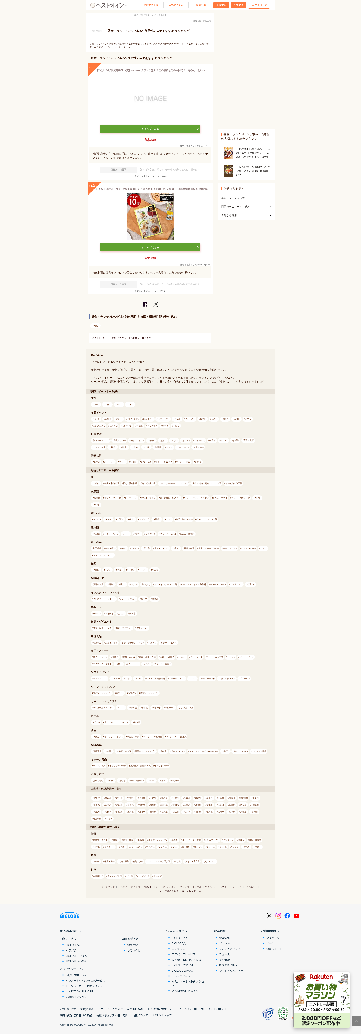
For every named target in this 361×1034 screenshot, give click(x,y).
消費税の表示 (88, 1009)
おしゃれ (223, 847)
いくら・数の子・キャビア (196, 498)
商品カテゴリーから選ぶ (235, 206)
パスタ (155, 570)
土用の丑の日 (99, 426)
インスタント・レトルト (104, 599)
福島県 (164, 798)
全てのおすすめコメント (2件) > (150, 291)
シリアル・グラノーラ (103, 555)
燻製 (176, 548)
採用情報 (224, 960)
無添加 (174, 840)
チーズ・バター (230, 548)
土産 (136, 447)
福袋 (113, 447)
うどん (108, 570)
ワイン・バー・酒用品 (176, 737)
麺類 (97, 570)
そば (119, 570)
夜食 (152, 440)
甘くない (150, 847)
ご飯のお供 (199, 440)
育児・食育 (248, 440)
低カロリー (109, 847)
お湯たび (147, 887)
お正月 (97, 419)
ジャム (263, 548)
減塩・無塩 (128, 840)
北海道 (97, 798)
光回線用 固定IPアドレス (186, 960)
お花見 (177, 419)
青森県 (108, 798)
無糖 (115, 840)
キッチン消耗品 (162, 766)
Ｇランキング (108, 887)
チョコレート (196, 657)
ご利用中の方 (270, 930)
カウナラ (224, 887)
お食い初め (146, 462)
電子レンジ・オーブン (145, 751)
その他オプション (76, 997)
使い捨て (157, 876)
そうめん (131, 570)
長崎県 (221, 812)
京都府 (209, 805)
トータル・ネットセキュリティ (84, 986)
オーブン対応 (143, 876)
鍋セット (97, 613)
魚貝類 (97, 498)
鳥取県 (97, 812)
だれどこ (122, 887)
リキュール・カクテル (103, 707)
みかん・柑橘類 (187, 534)
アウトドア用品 (259, 751)
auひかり (71, 950)
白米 (109, 519)
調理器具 (97, 751)
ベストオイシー (99, 338)
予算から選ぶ (229, 215)
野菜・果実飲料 (208, 678)
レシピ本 (133, 338)
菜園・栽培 (198, 447)
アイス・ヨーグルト (102, 664)
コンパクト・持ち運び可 (158, 861)
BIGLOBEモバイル (76, 956)
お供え (198, 462)
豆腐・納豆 (189, 548)
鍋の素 (132, 613)
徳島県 (153, 812)
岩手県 (119, 798)
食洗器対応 (98, 876)
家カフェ (224, 440)
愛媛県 (176, 812)
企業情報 (220, 930)
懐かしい (210, 847)
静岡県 (164, 805)
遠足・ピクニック (163, 462)
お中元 (248, 419)
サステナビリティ (229, 949)
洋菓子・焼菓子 (167, 657)
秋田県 (142, 798)
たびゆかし (250, 887)
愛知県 (176, 805)
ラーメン (143, 570)
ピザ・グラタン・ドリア (133, 643)
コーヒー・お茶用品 (152, 737)
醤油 (122, 584)
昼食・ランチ (118, 338)
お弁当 (163, 440)
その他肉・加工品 (233, 483)
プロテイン (245, 678)
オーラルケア (183, 447)
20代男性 (146, 338)
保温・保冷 (109, 861)
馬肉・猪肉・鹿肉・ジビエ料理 (207, 483)
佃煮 (123, 548)
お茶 (127, 678)
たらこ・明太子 (220, 498)
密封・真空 (138, 861)
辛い (174, 847)
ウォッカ (133, 707)
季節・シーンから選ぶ (234, 197)
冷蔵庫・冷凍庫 (124, 751)
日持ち (97, 847)
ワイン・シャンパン (102, 693)
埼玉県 (209, 798)
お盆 (237, 419)
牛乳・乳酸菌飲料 (227, 678)
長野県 (97, 805)
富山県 (119, 805)
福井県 (142, 805)
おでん (121, 613)
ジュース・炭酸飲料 (155, 678)
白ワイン (132, 693)
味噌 (111, 584)
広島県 (130, 812)
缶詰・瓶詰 (110, 548)
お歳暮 (140, 426)
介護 (147, 447)
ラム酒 (145, 707)
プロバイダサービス (184, 954)
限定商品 (175, 780)
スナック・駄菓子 (163, 664)
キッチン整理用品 (117, 766)
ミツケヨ (237, 887)
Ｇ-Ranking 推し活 (191, 891)
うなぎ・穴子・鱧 (112, 498)
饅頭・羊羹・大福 (147, 657)
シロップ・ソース (218, 584)
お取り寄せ (98, 780)
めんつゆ (134, 584)
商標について (140, 1015)
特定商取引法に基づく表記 (76, 1015)
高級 (122, 847)
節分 (119, 419)
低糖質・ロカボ (100, 840)
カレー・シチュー (128, 599)
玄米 (132, 519)
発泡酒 (137, 722)
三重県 (187, 805)
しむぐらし (133, 950)
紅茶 (139, 678)
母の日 (203, 419)
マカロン (231, 657)
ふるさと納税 (99, 447)
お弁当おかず (111, 643)
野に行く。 (210, 887)
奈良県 (243, 805)
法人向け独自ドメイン (185, 991)
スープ (144, 599)
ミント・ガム (133, 664)
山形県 (153, 798)
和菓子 (115, 657)
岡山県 (119, 812)
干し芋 (147, 548)
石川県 (130, 805)
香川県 (164, 812)
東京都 (232, 798)
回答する (238, 5)
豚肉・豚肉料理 (130, 483)
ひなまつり (148, 419)
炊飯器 (163, 751)
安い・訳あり (136, 847)
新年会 (108, 419)
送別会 (133, 462)
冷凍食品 (97, 643)
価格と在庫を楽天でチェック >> (195, 146)
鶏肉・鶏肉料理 (148, 483)
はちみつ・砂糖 (248, 548)
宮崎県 (255, 812)
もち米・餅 (144, 519)
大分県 (243, 812)
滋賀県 (198, 805)
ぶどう (138, 534)
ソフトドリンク (100, 678)
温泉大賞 (132, 945)
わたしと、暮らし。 (166, 887)
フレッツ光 (178, 949)
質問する (221, 5)
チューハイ (170, 707)
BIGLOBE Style (228, 965)
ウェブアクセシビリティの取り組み (122, 1009)
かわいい (235, 847)
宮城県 (130, 798)
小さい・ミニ (210, 861)
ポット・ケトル (178, 751)
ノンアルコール (186, 707)
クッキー (182, 657)
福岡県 (198, 812)
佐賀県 (209, 812)
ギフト (122, 462)
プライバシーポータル (191, 1009)
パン (168, 519)
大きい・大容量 (192, 861)
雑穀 (157, 519)
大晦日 (176, 426)
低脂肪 (141, 840)
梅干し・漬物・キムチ (208, 548)
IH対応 (129, 876)
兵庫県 (232, 805)
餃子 (152, 780)
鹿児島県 (97, 818)
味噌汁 (155, 599)
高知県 (187, 812)
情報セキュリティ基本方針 (112, 1015)
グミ (147, 664)
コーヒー (115, 678)
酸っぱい (186, 847)
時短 (96, 326)
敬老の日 (113, 426)
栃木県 (187, 798)
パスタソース (236, 584)
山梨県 (256, 798)
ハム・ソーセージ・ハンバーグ (174, 483)
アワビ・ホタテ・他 (240, 498)
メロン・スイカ (111, 534)
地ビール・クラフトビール (116, 722)
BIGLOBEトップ (162, 1015)
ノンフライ (228, 840)
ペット (169, 447)
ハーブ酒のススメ (169, 891)
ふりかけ (135, 548)
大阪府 (221, 805)
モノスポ (197, 887)
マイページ (261, 5)
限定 (258, 847)
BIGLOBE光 (73, 945)
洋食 (163, 780)
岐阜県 (153, 805)
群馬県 (198, 798)
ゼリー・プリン (246, 657)
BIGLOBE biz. (180, 938)
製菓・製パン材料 (184, 519)
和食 (111, 780)
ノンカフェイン (212, 840)
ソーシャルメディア (231, 970)
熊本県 (232, 812)
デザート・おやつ (169, 643)
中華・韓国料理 (137, 780)
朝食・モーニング (101, 440)
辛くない (163, 847)
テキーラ (156, 707)
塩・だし (146, 584)
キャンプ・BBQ (183, 462)
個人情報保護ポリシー (160, 1009)
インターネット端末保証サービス (85, 980)
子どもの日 (190, 419)
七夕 (226, 419)
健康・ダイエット (124, 628)
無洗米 (120, 519)
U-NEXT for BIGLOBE (79, 991)
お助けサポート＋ (76, 975)
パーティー (109, 462)
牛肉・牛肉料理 (111, 483)
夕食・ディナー (137, 440)
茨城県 (176, 798)
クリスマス (152, 426)
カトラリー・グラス (113, 737)
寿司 (97, 505)
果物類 (97, 534)
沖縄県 (109, 818)
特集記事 (201, 5)
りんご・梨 (150, 534)
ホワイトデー (164, 419)
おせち (122, 780)
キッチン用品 (99, 766)
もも (126, 534)
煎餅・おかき (129, 657)
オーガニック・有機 (191, 840)
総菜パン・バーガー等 (206, 519)
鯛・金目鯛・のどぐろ (170, 498)
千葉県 (221, 798)
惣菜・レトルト (161, 548)
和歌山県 (255, 805)
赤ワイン (120, 693)
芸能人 (241, 840)
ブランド (224, 943)
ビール (97, 722)
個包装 (177, 861)
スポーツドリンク (177, 678)
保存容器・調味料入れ (140, 766)
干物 (258, 498)
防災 (124, 447)
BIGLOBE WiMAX (76, 961)
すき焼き (109, 613)
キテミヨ (184, 887)
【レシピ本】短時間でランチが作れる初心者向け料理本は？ (169, 169)
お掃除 (236, 440)
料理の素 (251, 584)
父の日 (214, 419)
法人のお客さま (176, 930)
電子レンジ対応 (114, 876)
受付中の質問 (151, 5)
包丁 (226, 751)
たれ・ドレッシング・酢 (165, 584)
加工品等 (97, 548)
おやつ (174, 440)
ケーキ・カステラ (215, 657)
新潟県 (108, 805)
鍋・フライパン (241, 751)
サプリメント (142, 628)
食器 (97, 737)
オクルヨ (135, 887)
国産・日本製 (255, 840)
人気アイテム (176, 5)
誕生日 (97, 462)
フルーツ (152, 643)
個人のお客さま (70, 930)
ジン (121, 707)
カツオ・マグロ (148, 498)
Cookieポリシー (219, 1009)
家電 (109, 751)
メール (270, 943)
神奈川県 (244, 798)
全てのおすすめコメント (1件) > (150, 176)
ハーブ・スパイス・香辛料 (193, 584)
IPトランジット (181, 976)
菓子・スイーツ (100, 657)
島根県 (108, 812)
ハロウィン (127, 426)
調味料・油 (98, 584)
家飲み (212, 440)
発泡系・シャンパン (149, 693)
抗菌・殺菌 (124, 861)
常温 (247, 847)
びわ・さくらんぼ (168, 534)
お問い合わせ (68, 1009)
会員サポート (274, 949)
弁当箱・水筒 (133, 737)
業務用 (158, 447)
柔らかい (198, 847)
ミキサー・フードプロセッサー (203, 751)
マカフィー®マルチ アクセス (188, 983)
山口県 (142, 812)
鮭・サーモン (131, 498)
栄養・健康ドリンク (102, 628)
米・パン (97, 519)
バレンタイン (133, 419)
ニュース (224, 954)
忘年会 (165, 426)
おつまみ (186, 440)
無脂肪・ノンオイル (157, 840)
